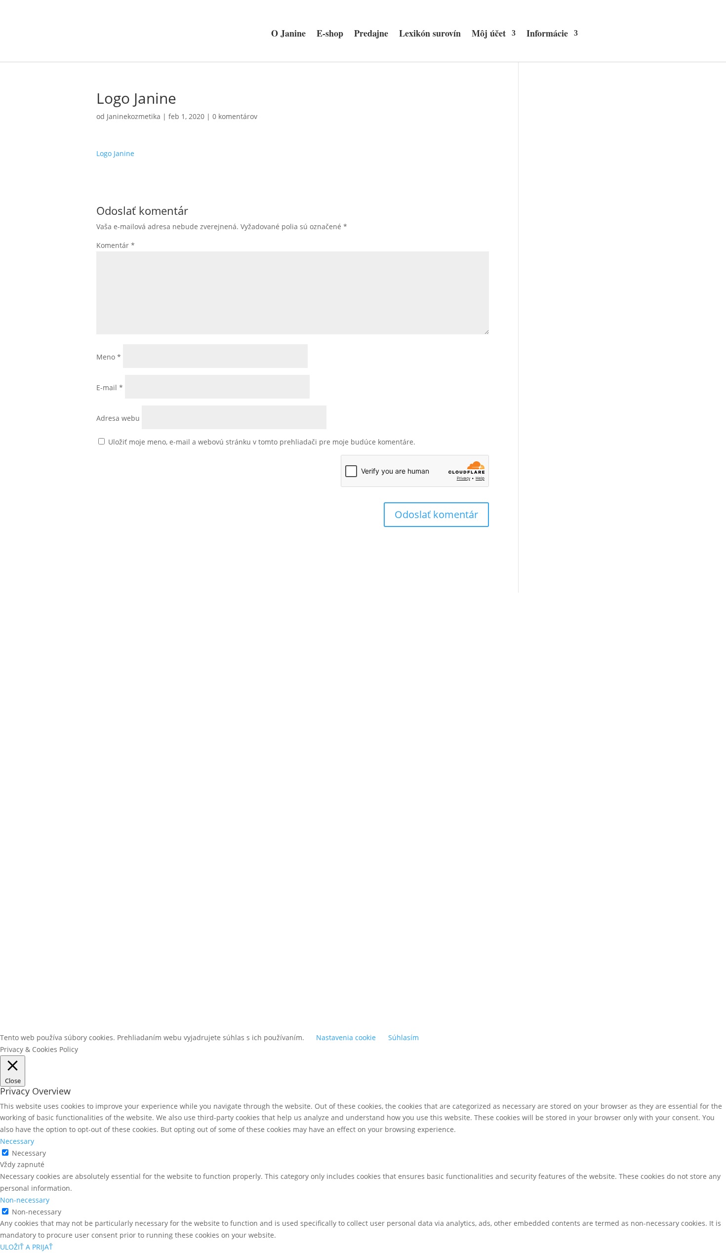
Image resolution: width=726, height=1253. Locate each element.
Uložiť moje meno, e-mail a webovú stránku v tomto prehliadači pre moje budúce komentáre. (261, 441)
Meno (108, 357)
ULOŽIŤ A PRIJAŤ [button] (26, 1247)
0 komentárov (234, 116)
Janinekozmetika (134, 116)
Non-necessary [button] (24, 1200)
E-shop (330, 33)
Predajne (371, 33)
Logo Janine (115, 153)
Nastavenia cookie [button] (346, 1037)
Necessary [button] (17, 1141)
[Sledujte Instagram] (373, 853)
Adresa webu (118, 418)
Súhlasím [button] (403, 1037)
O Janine (288, 33)
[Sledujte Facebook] (353, 853)
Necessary (29, 1153)
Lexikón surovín (430, 33)
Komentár (115, 245)
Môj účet (489, 33)
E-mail (109, 387)
